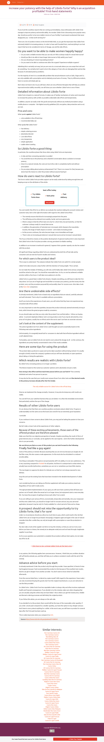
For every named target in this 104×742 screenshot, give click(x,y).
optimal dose (49, 375)
